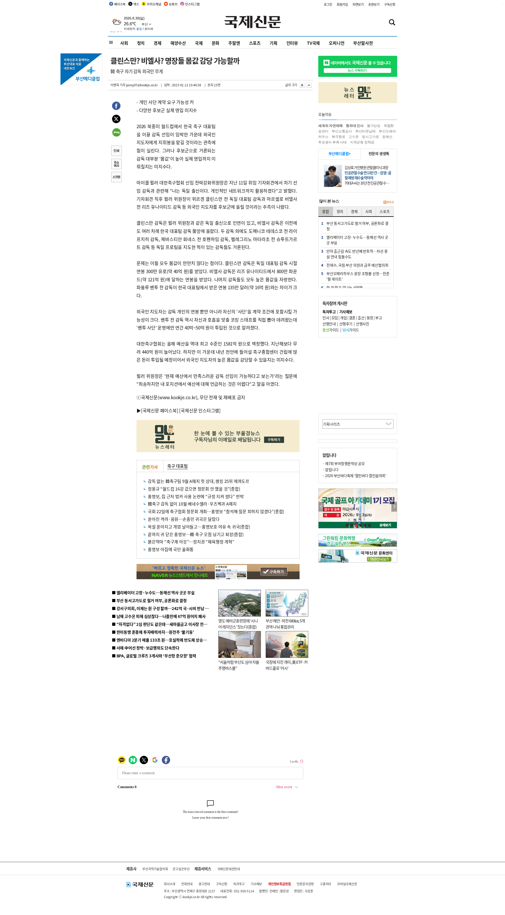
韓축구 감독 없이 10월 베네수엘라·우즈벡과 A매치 (192, 504)
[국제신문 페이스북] (159, 410)
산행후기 (345, 323)
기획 (273, 43)
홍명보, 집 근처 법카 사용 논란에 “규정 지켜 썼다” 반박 (196, 496)
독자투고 (239, 884)
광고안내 (204, 884)
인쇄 (116, 151)
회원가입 (342, 4)
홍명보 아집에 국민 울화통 (171, 549)
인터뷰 (292, 43)
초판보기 (374, 4)
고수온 (353, 137)
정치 (141, 43)
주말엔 (234, 43)
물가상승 (373, 126)
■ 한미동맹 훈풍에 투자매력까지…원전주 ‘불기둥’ (153, 632)
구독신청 (389, 4)
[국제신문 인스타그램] (200, 410)
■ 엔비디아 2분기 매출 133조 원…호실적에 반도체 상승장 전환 (163, 640)
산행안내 (329, 323)
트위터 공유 (116, 120)
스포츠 (255, 43)
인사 (325, 317)
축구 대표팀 (177, 466)
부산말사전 (363, 43)
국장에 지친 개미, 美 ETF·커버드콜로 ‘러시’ (286, 665)
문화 (216, 43)
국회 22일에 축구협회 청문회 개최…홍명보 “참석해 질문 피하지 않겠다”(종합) (216, 511)
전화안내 (187, 884)
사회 (124, 43)
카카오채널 (154, 4)
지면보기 (358, 4)
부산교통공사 (342, 131)
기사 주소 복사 (116, 164)
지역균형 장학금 (362, 142)
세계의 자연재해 (330, 126)
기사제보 (256, 884)
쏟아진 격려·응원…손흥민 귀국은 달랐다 (184, 519)
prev (321, 507)
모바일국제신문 (347, 884)
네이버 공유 (116, 133)
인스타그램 (192, 4)
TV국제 (313, 43)
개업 (343, 317)
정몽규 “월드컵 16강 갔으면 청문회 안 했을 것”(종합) (194, 489)
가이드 (330, 329)
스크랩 (116, 177)
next (394, 507)
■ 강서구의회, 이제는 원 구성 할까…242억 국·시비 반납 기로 (162, 608)
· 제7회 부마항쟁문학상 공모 (343, 463)
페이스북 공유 (116, 106)
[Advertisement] (257, 131)
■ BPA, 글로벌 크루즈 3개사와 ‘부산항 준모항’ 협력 (154, 655)
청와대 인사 (354, 126)
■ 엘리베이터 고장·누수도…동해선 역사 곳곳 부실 (153, 592)
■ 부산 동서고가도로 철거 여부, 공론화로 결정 (149, 600)
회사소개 (169, 884)
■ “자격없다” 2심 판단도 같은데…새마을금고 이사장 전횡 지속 (163, 624)
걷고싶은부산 (181, 869)
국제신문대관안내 (228, 869)
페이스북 (119, 4)
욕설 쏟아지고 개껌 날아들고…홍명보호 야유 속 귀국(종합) (199, 526)
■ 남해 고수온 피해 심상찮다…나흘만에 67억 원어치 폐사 (159, 616)
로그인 (328, 4)
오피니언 (336, 43)
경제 (157, 43)
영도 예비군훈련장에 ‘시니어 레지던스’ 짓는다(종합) (238, 623)
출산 (361, 317)
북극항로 (338, 137)
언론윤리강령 (305, 884)
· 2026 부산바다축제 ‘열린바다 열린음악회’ (354, 475)
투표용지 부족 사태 (332, 142)
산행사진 (362, 323)
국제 (199, 43)
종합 (325, 211)
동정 (370, 317)
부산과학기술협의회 (155, 869)
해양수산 (178, 43)
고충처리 (325, 884)
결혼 (352, 317)
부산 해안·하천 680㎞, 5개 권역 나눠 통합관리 (285, 623)
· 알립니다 (330, 469)
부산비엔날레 (365, 131)
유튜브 (173, 4)
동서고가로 (370, 137)
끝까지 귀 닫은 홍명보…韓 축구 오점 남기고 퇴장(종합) (196, 534)
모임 (334, 317)
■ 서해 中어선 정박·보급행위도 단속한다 (145, 648)
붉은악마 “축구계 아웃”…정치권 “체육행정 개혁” (191, 541)
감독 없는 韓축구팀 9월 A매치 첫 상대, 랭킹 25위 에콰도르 (198, 481)
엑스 (136, 4)
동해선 (387, 137)
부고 (378, 317)
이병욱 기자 (117, 85)
